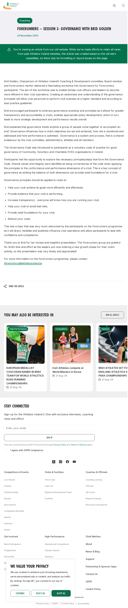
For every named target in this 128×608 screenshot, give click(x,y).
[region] (40, 580)
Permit (7, 530)
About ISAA (9, 556)
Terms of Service (78, 445)
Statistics (8, 523)
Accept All (61, 593)
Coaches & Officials (96, 472)
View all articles (112, 315)
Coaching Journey (94, 480)
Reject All (40, 593)
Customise (20, 593)
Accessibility (83, 603)
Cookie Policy (93, 589)
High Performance (54, 536)
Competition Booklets (14, 511)
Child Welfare (93, 536)
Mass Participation (12, 544)
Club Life (49, 486)
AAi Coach (90, 492)
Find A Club (50, 480)
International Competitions (57, 544)
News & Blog (93, 551)
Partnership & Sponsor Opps (101, 566)
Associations (10, 505)
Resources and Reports (96, 505)
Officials (90, 486)
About (89, 544)
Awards (7, 517)
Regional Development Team (58, 492)
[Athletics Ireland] (10, 5)
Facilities (49, 498)
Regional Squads (93, 498)
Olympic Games (52, 550)
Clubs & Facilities (54, 472)
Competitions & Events (16, 472)
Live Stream (9, 480)
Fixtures (7, 486)
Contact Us (92, 574)
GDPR (89, 581)
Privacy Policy (59, 445)
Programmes (10, 550)
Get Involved (11, 536)
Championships (11, 492)
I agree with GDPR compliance (26, 450)
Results (7, 498)
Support (90, 559)
